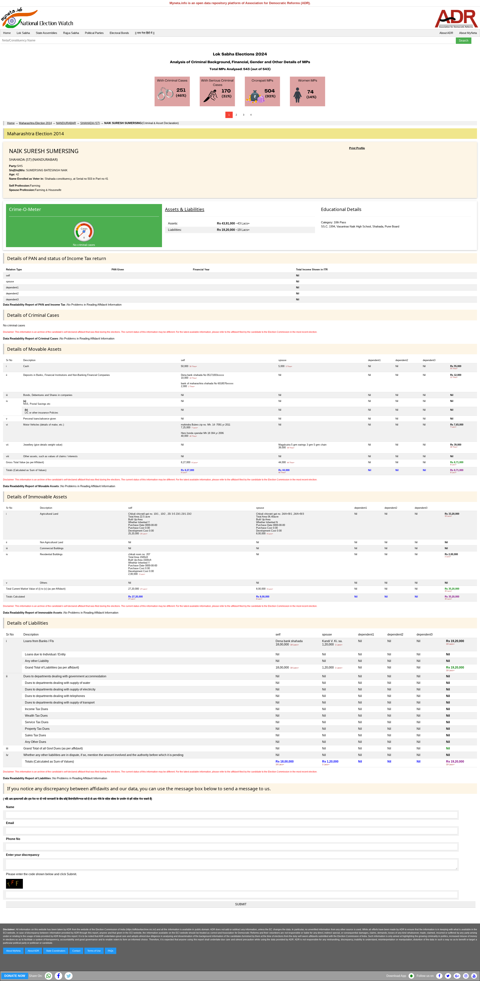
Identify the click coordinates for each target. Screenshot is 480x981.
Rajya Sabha (71, 32)
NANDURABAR (66, 123)
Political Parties (94, 32)
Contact (76, 951)
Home (7, 32)
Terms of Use (94, 951)
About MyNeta (468, 32)
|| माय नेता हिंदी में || (144, 32)
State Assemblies (46, 32)
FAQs (110, 951)
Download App (396, 975)
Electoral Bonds (119, 32)
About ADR (446, 32)
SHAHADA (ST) (90, 123)
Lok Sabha (23, 32)
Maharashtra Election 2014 (35, 123)
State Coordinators (55, 951)
